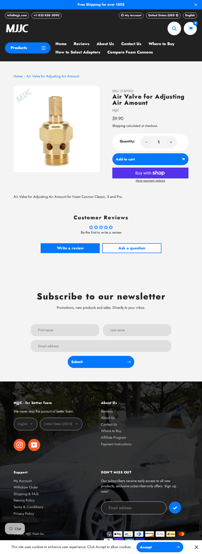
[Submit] (175, 508)
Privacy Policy (24, 513)
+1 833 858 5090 (46, 15)
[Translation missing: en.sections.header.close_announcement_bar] (195, 4)
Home (18, 76)
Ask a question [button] (131, 248)
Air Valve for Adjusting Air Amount (52, 76)
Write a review (70, 248)
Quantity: (127, 141)
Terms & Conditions (28, 506)
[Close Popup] (196, 547)
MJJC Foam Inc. (35, 534)
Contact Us (109, 424)
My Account (23, 480)
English (190, 15)
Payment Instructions (116, 444)
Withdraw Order (26, 487)
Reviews (107, 411)
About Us (108, 417)
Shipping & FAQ (26, 493)
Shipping (118, 125)
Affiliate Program (113, 437)
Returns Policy (24, 500)
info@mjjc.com (17, 15)
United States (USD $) (163, 15)
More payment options (150, 180)
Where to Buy (111, 430)
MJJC (115, 110)
